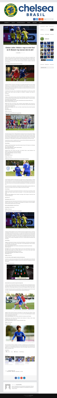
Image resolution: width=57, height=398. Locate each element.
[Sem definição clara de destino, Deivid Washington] (45, 43)
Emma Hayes (13, 371)
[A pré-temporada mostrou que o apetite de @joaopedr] (45, 57)
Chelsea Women (9, 371)
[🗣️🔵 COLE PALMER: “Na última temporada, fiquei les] (48, 53)
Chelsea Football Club (11, 370)
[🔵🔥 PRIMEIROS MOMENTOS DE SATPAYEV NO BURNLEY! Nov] (41, 53)
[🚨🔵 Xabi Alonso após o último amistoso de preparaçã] (48, 57)
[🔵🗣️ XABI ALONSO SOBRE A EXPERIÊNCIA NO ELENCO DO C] (52, 46)
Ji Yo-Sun (21, 371)
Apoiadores (6, 22)
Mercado (28, 22)
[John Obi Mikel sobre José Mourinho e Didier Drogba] (41, 50)
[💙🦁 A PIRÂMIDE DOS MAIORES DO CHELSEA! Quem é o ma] (41, 57)
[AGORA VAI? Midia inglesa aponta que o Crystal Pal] (41, 43)
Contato (40, 22)
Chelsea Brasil (18, 52)
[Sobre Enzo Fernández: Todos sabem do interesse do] (48, 46)
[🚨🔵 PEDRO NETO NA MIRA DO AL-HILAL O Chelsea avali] (45, 53)
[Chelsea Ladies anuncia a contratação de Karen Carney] (20, 359)
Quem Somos (35, 22)
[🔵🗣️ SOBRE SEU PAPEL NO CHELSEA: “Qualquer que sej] (52, 43)
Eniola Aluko (18, 371)
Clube (13, 22)
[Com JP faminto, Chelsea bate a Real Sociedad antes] (52, 57)
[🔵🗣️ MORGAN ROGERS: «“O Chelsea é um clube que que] (45, 50)
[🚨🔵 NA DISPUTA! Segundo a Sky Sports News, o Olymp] (48, 50)
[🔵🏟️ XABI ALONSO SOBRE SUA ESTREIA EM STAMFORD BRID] (52, 53)
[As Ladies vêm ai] (30, 359)
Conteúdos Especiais (20, 22)
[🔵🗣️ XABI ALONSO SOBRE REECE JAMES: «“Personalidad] (52, 50)
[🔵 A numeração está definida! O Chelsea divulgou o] (48, 43)
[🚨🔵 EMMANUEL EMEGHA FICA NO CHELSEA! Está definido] (41, 46)
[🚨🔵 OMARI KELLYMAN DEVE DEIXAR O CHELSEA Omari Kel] (45, 46)
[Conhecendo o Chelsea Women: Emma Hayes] (9, 359)
